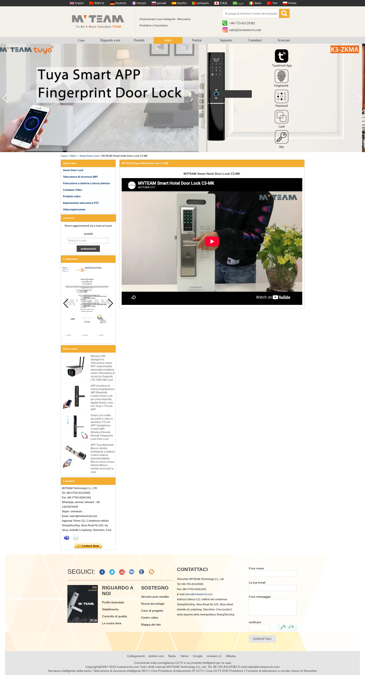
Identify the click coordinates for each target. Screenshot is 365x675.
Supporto (226, 40)
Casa (81, 40)
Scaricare (284, 40)
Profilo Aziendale (113, 602)
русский (161, 3)
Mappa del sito (151, 624)
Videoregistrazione (74, 209)
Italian (258, 3)
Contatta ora (88, 546)
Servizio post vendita (155, 596)
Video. (73, 155)
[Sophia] (66, 537)
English (79, 3)
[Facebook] (102, 572)
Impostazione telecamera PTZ (81, 203)
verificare (255, 622)
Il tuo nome (256, 568)
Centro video (149, 617)
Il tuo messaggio (260, 596)
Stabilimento (110, 609)
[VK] (132, 572)
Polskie (292, 3)
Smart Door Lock (89, 155)
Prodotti (139, 40)
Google (198, 656)
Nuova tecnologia (152, 603)
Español (182, 3)
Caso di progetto (152, 610)
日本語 (223, 3)
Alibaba (231, 656)
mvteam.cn (214, 656)
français (141, 3)
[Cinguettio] (112, 572)
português (203, 3)
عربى (241, 3)
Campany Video (72, 189)
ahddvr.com (156, 656)
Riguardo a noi (110, 40)
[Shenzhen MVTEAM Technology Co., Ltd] (100, 21)
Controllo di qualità (114, 616)
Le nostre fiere (111, 623)
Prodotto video (71, 196)
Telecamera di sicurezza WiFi (80, 176)
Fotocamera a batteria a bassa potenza (86, 183)
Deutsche (120, 3)
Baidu (172, 656)
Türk (274, 3)
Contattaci (254, 40)
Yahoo (184, 656)
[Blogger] (152, 572)
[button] (360, 98)
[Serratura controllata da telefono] (182, 151)
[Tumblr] (142, 572)
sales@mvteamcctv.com (245, 30)
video (168, 40)
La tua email (257, 582)
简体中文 (99, 3)
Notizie (197, 40)
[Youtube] (122, 572)
